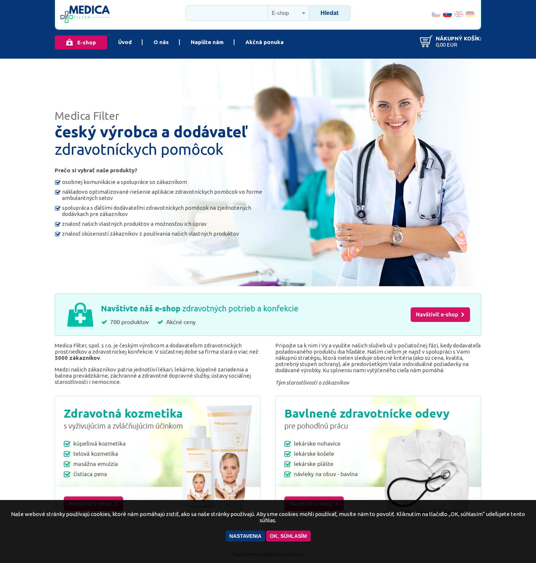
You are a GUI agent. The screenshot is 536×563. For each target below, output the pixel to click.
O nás (161, 42)
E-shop (86, 42)
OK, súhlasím (288, 536)
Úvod (125, 42)
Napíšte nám (207, 42)
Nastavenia (245, 536)
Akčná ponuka (264, 42)
